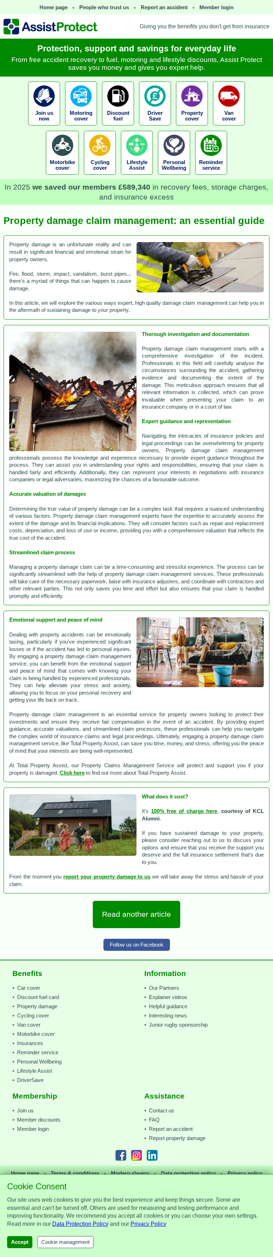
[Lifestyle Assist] (137, 176)
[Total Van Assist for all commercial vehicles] (229, 127)
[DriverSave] (155, 127)
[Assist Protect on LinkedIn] (152, 1155)
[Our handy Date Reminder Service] (211, 176)
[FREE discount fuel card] (118, 127)
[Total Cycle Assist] (100, 176)
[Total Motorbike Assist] (62, 176)
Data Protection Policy (80, 1224)
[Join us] (44, 127)
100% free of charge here (184, 811)
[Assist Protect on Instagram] (136, 1155)
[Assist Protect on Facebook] (121, 1155)
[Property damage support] (192, 127)
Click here (72, 773)
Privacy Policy (148, 1224)
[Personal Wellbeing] (174, 176)
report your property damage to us (106, 877)
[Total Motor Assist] (81, 127)
